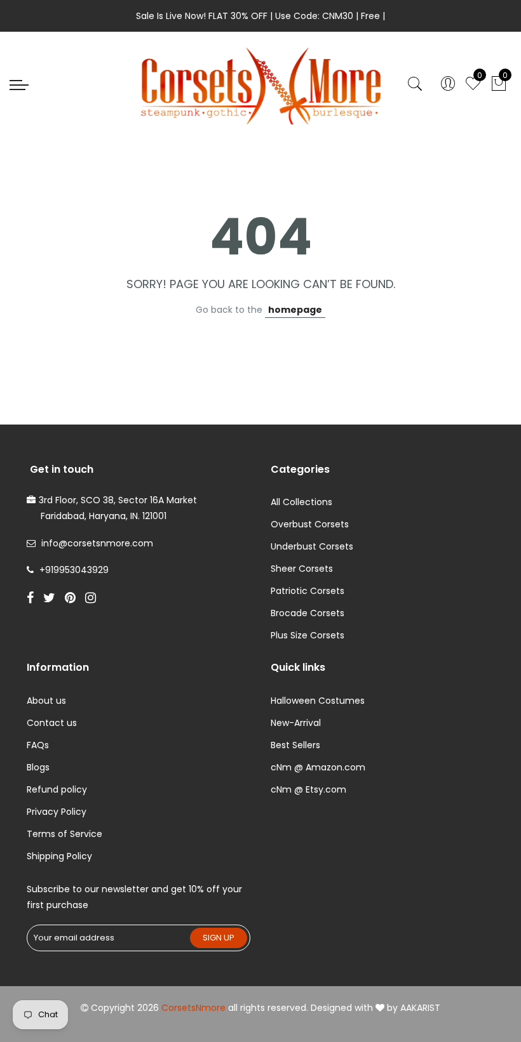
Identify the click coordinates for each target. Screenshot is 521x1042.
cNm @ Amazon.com (318, 767)
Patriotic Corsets (307, 590)
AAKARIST (420, 1007)
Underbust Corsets (312, 546)
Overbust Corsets (310, 524)
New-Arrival (296, 722)
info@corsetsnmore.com (97, 543)
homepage (295, 309)
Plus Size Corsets (307, 635)
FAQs (38, 745)
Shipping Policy (59, 856)
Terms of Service (64, 834)
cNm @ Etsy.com (308, 789)
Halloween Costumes (318, 700)
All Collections (301, 502)
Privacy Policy (56, 811)
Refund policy (57, 789)
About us (46, 700)
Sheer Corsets (302, 568)
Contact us (52, 722)
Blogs (38, 767)
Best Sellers (295, 745)
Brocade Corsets (307, 613)
